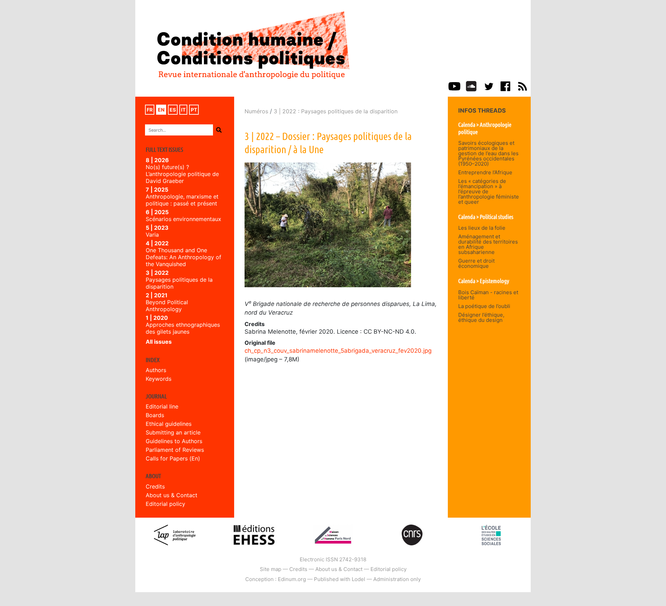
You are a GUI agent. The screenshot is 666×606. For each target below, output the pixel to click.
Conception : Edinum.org (275, 579)
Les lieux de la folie (481, 228)
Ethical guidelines (168, 423)
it (183, 110)
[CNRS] (412, 534)
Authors (156, 370)
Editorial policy (165, 503)
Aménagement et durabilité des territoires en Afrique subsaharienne (488, 244)
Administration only (397, 579)
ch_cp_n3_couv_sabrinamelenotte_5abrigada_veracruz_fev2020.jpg (338, 350)
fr (150, 110)
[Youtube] (454, 85)
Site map (270, 569)
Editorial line (162, 406)
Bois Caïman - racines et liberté (488, 295)
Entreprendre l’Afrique (485, 172)
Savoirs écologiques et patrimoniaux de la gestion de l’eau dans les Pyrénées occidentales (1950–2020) (488, 153)
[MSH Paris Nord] (333, 534)
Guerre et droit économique (476, 263)
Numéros (256, 111)
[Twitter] (488, 85)
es (173, 110)
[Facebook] (505, 85)
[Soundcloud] (471, 85)
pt (194, 110)
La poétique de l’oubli (484, 306)
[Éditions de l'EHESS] (253, 534)
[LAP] (175, 534)
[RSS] (522, 85)
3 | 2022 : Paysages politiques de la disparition (336, 111)
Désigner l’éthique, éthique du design (481, 317)
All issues (159, 341)
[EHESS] (491, 534)
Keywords (158, 378)
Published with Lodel (339, 579)
